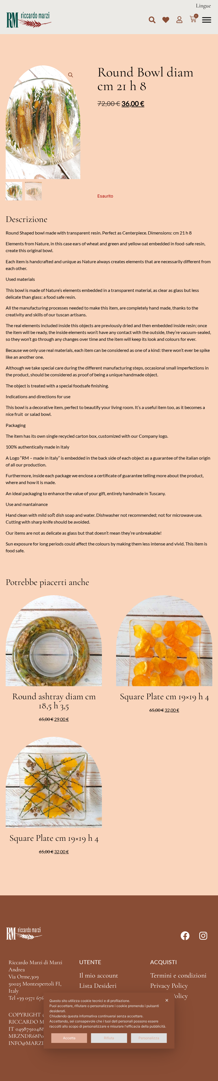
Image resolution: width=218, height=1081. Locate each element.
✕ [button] (167, 1000)
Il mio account (98, 975)
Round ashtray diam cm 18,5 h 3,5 (54, 701)
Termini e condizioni (178, 975)
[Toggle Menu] (206, 19)
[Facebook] (185, 936)
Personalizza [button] (149, 1038)
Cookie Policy (169, 996)
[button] (152, 19)
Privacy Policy (169, 986)
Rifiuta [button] (109, 1038)
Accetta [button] (69, 1038)
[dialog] (109, 1021)
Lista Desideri (98, 986)
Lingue (203, 6)
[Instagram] (203, 936)
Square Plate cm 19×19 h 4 (164, 696)
